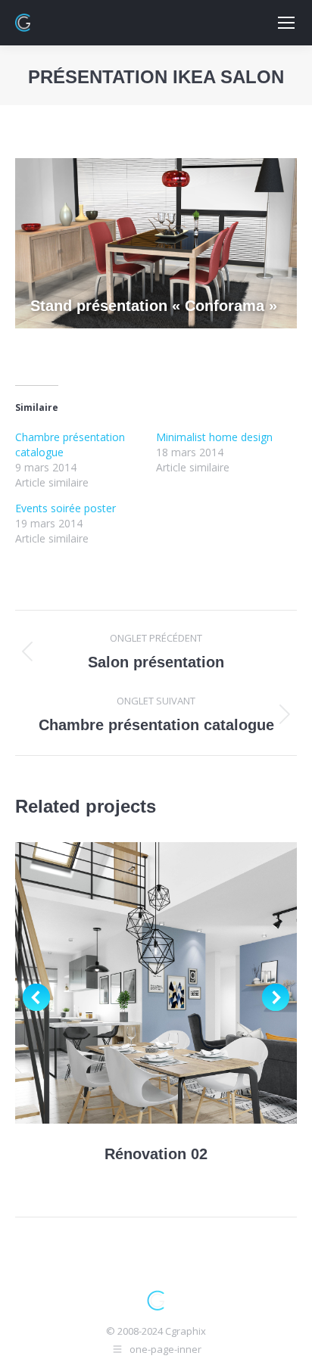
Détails (176, 983)
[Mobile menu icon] (286, 22)
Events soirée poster (65, 508)
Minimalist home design (214, 437)
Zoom (135, 983)
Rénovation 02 (156, 1154)
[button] (36, 997)
